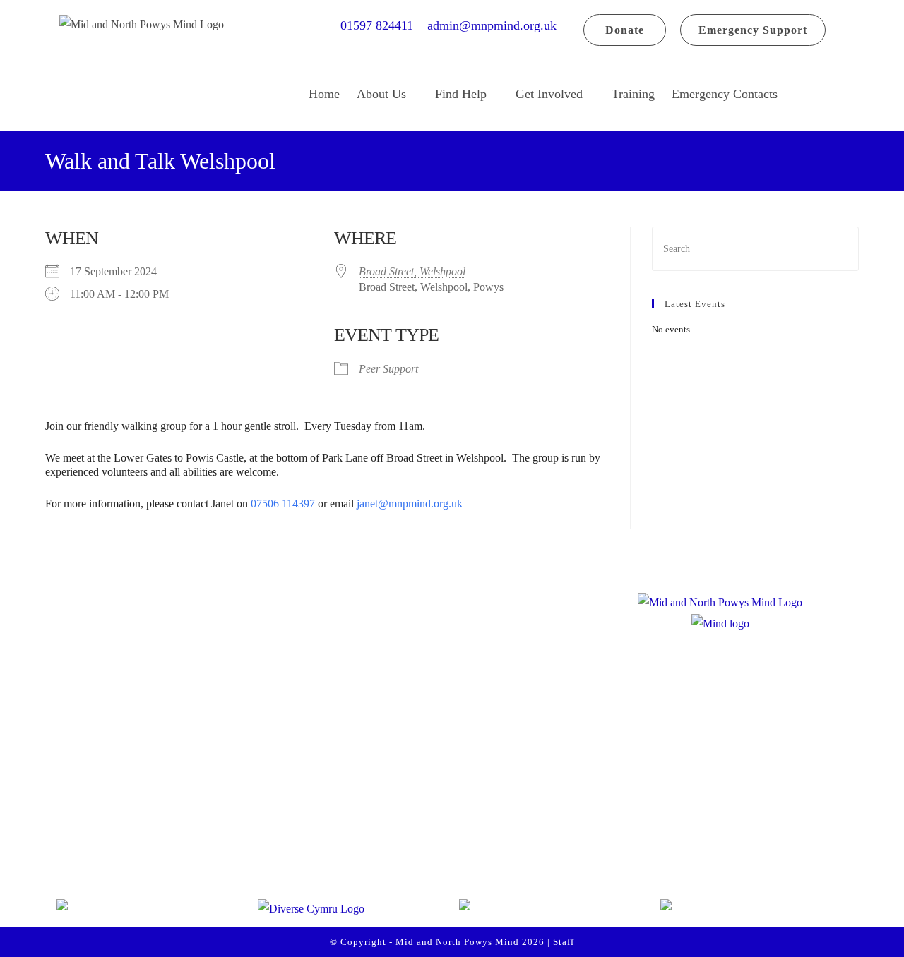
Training (633, 94)
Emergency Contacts (725, 94)
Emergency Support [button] (752, 30)
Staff (563, 942)
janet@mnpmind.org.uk (411, 504)
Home (324, 94)
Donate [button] (624, 30)
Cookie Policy (361, 848)
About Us (381, 94)
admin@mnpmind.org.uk (492, 25)
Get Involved (549, 94)
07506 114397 (283, 504)
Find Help (461, 94)
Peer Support (388, 369)
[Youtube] (189, 845)
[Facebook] (82, 845)
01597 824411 (382, 25)
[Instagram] (135, 845)
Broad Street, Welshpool (412, 271)
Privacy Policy (362, 817)
